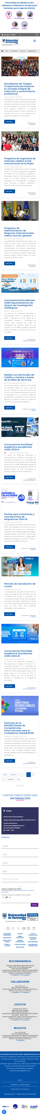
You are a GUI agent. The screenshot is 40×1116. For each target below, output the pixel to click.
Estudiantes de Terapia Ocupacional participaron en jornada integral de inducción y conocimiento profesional (19, 88)
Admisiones (7, 937)
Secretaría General (33, 938)
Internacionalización (29, 341)
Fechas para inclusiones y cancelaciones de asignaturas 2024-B (19, 517)
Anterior (13, 775)
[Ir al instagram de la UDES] (12, 928)
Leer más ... (9, 121)
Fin (19, 779)
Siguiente (11, 779)
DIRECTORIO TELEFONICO (20, 1089)
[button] (4, 1112)
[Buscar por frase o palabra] (37, 34)
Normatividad (33, 941)
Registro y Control (33, 549)
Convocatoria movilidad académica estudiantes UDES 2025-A (18, 447)
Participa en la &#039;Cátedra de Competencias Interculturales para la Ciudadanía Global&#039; (19, 727)
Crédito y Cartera (7, 945)
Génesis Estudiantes (20, 941)
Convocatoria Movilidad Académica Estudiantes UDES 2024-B (18, 653)
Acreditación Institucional (32, 945)
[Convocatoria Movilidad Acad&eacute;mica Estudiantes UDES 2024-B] (20, 633)
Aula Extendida (20, 944)
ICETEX (20, 933)
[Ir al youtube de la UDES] (22, 928)
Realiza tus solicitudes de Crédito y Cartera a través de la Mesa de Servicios (19, 377)
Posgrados (26, 975)
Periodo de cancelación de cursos (19, 585)
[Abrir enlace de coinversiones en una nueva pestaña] (24, 1106)
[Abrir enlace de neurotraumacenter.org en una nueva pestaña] (6, 1106)
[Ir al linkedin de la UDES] (33, 928)
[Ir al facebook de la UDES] (7, 928)
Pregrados (32, 124)
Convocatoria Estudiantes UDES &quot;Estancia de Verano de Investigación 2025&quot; (19, 304)
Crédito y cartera (33, 409)
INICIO (20, 1080)
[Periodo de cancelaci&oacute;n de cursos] (20, 566)
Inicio (5, 775)
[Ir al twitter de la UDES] (17, 928)
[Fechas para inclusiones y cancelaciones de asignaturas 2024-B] (20, 497)
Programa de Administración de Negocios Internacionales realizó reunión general (19, 232)
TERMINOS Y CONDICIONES (20, 1085)
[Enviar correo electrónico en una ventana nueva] (20, 1071)
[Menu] (34, 41)
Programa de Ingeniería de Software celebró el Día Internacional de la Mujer (20, 161)
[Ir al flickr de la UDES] (27, 928)
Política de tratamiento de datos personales (17, 891)
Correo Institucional (32, 934)
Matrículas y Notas (7, 941)
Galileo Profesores (20, 937)
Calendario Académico (7, 934)
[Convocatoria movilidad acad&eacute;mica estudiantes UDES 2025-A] (20, 427)
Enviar (34, 905)
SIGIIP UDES (20, 947)
